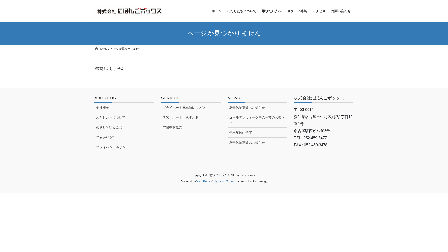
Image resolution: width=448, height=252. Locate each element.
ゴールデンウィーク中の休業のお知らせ (257, 120)
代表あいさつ (106, 137)
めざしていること (109, 127)
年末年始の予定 (240, 132)
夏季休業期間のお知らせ (247, 107)
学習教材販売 (172, 127)
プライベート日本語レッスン (184, 107)
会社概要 (102, 107)
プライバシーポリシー (112, 147)
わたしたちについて (111, 117)
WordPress (203, 181)
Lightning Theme (224, 181)
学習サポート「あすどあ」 (182, 117)
